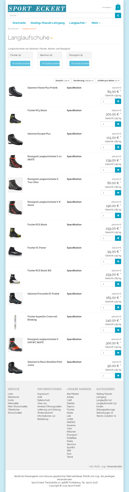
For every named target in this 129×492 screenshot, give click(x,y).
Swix (69, 453)
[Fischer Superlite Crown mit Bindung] (15, 322)
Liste (62, 81)
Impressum (43, 394)
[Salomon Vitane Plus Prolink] (15, 92)
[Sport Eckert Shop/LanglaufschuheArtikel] (51, 38)
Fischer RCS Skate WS (39, 270)
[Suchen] (118, 15)
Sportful (71, 447)
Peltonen (71, 431)
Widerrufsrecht (45, 413)
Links (10, 394)
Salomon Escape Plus (39, 133)
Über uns (42, 403)
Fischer (14, 55)
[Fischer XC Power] (15, 251)
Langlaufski (77, 22)
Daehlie (70, 403)
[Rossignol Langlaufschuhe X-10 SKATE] (15, 162)
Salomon (44, 55)
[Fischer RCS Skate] (15, 232)
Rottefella (71, 438)
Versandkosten (114, 466)
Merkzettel (13, 403)
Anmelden (106, 7)
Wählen (82, 81)
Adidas (70, 397)
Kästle (70, 413)
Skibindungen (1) (104, 413)
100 (108, 81)
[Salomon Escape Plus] (15, 139)
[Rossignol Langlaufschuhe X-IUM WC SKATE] (15, 345)
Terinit (70, 457)
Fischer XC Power (37, 247)
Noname (71, 425)
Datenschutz (43, 400)
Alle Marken (73, 394)
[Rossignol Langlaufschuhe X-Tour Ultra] (15, 184)
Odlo (69, 428)
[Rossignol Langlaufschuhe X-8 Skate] (15, 207)
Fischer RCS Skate (37, 224)
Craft (69, 400)
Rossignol (74, 55)
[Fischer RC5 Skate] (15, 118)
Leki (69, 416)
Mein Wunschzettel (17, 406)
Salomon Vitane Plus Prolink (43, 87)
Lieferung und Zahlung (49, 409)
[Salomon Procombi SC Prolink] (15, 298)
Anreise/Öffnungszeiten (49, 406)
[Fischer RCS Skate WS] (15, 278)
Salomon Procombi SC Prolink (43, 293)
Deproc (71, 406)
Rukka (70, 441)
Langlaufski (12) (104, 400)
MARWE (71, 422)
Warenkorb (13, 397)
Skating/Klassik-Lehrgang (48, 22)
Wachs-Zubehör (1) (106, 416)
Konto (11, 400)
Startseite (19, 22)
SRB (69, 450)
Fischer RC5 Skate (37, 110)
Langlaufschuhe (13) (106, 403)
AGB (39, 397)
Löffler (70, 419)
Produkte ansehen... (21, 63)
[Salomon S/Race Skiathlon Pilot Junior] (15, 367)
